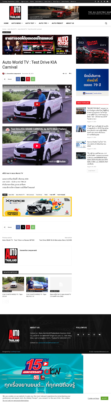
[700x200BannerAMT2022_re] (37, 45)
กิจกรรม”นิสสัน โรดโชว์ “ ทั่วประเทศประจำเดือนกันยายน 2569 (96, 144)
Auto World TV (12, 29)
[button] (106, 23)
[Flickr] (89, 334)
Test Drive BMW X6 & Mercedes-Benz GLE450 (55, 240)
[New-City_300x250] (92, 50)
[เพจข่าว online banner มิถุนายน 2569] (92, 82)
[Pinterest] (28, 79)
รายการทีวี (52, 194)
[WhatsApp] (33, 79)
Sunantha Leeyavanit (14, 73)
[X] (101, 1)
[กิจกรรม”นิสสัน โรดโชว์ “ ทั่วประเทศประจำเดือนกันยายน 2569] (81, 144)
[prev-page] (3, 301)
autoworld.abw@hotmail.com (48, 343)
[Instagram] (98, 1)
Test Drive (39, 194)
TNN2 (45, 194)
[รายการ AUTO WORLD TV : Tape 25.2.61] (13, 284)
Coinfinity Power (15, 352)
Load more (91, 171)
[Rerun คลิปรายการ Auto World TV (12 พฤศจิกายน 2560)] (61, 284)
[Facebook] (95, 1)
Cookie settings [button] (93, 398)
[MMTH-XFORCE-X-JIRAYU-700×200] (37, 207)
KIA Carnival (30, 194)
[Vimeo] (104, 1)
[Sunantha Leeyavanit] (3, 73)
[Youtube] (107, 1)
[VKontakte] (99, 334)
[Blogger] (78, 334)
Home (4, 29)
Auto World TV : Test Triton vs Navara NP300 (18, 240)
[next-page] (7, 301)
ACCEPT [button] (104, 398)
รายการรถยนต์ (61, 194)
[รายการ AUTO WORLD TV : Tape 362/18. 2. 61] (37, 284)
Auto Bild (11, 194)
